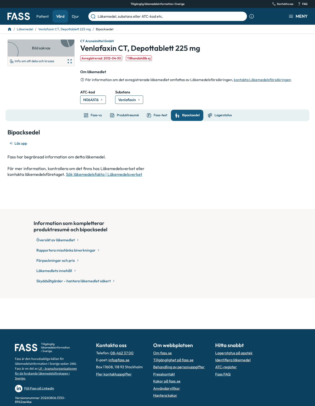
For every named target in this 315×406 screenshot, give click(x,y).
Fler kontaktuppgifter (114, 374)
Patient (42, 16)
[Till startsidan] (9, 29)
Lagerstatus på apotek (234, 353)
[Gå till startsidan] (18, 16)
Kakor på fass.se (166, 381)
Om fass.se (162, 353)
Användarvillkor (166, 388)
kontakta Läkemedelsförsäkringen (262, 79)
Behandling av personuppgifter (179, 367)
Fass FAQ (223, 374)
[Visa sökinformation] (251, 16)
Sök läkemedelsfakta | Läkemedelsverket (104, 174)
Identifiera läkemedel (233, 360)
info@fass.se (118, 360)
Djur (75, 16)
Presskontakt (164, 374)
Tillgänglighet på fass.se (173, 360)
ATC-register (226, 367)
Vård (60, 16)
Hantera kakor (165, 395)
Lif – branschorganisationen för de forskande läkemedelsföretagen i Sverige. (46, 373)
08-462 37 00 (122, 353)
